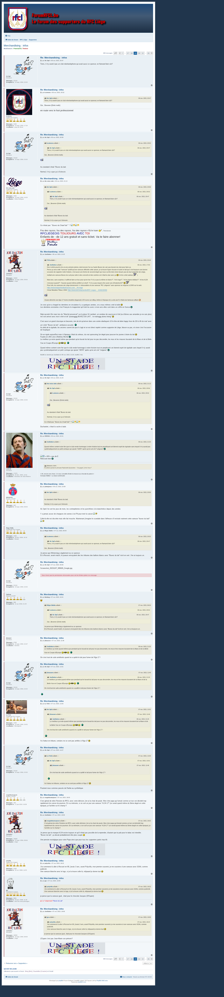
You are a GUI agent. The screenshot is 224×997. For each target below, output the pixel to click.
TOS (48, 260)
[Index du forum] (58, 18)
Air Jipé (49, 98)
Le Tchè (49, 756)
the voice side (51, 383)
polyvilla (50, 886)
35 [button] (148, 53)
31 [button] (143, 53)
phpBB (60, 980)
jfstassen (50, 672)
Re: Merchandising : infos (53, 57)
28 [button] (131, 53)
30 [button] (139, 53)
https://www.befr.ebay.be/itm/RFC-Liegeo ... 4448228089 (87, 290)
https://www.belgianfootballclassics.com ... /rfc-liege (65, 288)
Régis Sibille (51, 605)
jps (48, 917)
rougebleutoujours (53, 821)
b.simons (50, 143)
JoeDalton (53, 265)
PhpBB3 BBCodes (102, 980)
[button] (115, 53)
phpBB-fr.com (82, 982)
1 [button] (122, 53)
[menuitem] (7, 35)
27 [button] (128, 53)
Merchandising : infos (16, 45)
